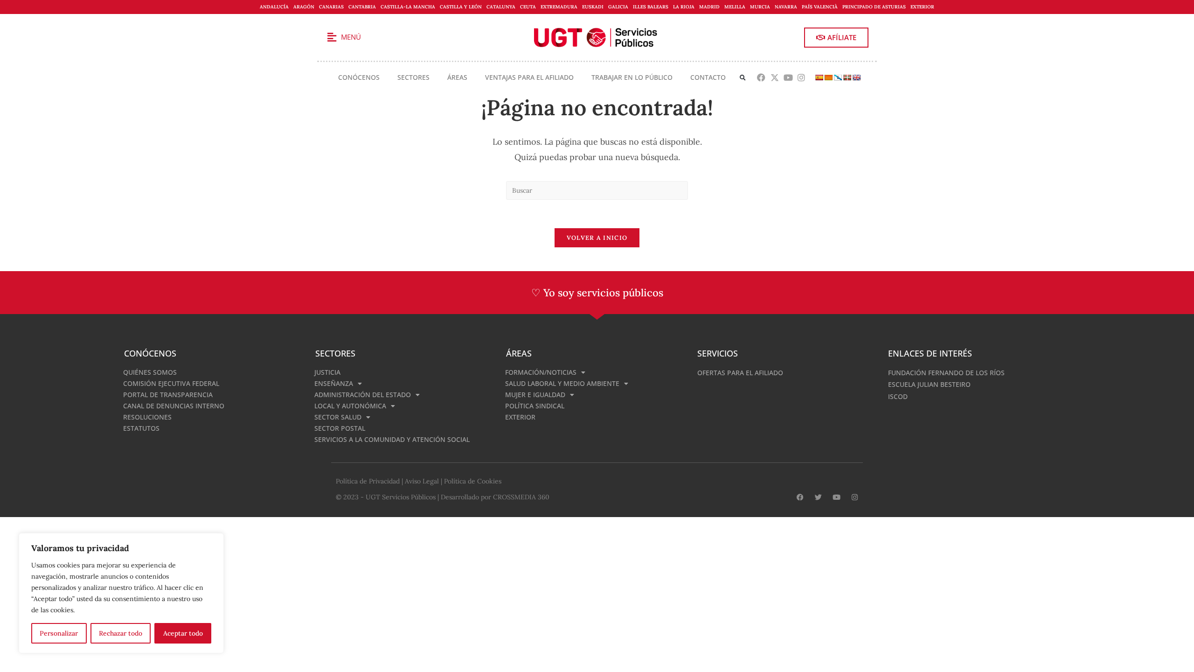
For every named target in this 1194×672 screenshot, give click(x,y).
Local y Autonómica (350, 405)
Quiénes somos (150, 372)
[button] (742, 77)
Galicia (618, 7)
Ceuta (528, 7)
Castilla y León (461, 7)
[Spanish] (819, 77)
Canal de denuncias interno (173, 405)
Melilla (734, 7)
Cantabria (362, 7)
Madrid (709, 7)
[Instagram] (801, 77)
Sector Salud (337, 417)
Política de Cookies (472, 481)
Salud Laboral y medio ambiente (562, 383)
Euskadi (593, 7)
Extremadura (559, 7)
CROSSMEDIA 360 (521, 497)
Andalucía (274, 7)
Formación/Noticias (540, 372)
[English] (856, 77)
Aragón (303, 7)
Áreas (457, 77)
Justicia (327, 372)
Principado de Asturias (874, 7)
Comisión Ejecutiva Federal (171, 383)
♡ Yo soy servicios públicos (597, 292)
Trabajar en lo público (632, 77)
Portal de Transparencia (168, 394)
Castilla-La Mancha (408, 7)
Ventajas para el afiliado (529, 77)
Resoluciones (147, 417)
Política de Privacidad (368, 481)
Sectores (413, 77)
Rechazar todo (120, 633)
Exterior (922, 7)
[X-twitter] (774, 77)
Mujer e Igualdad (535, 394)
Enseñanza (333, 383)
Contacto (708, 77)
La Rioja (683, 7)
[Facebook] (761, 77)
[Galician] (837, 77)
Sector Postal (339, 428)
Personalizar (59, 633)
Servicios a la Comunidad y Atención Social (392, 439)
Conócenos (359, 77)
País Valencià (820, 7)
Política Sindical (534, 405)
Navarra (786, 7)
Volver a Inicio (597, 238)
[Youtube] (788, 77)
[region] (121, 593)
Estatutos (141, 428)
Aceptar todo (183, 633)
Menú (351, 37)
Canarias (331, 7)
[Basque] (847, 77)
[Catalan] (828, 77)
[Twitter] (818, 497)
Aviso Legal (422, 481)
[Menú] (331, 37)
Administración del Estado (362, 394)
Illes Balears (650, 7)
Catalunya (500, 7)
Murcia (760, 7)
